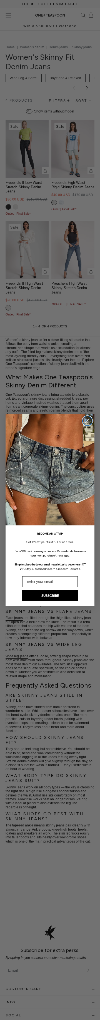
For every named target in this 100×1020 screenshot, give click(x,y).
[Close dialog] (87, 421)
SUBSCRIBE (50, 596)
